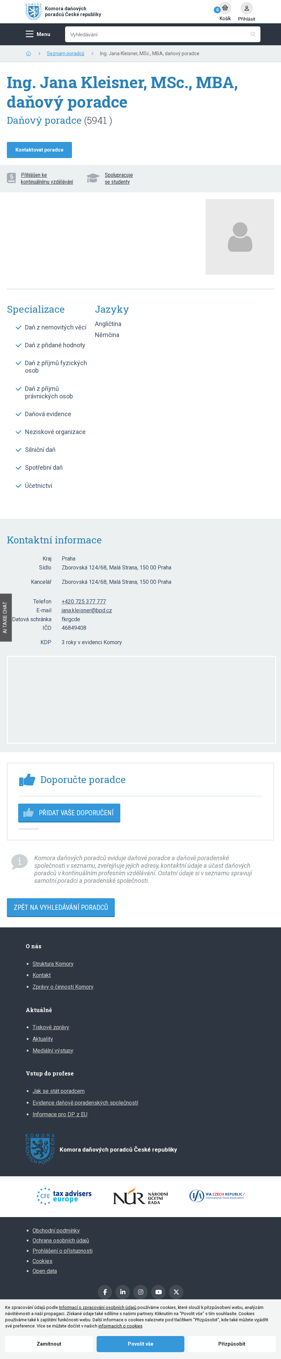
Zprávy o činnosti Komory (63, 987)
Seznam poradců (65, 53)
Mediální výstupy (53, 1050)
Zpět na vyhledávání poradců (61, 907)
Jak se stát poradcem (59, 1091)
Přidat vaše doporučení (76, 813)
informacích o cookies (120, 1325)
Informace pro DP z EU (60, 1114)
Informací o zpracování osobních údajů (97, 1307)
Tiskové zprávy (51, 1027)
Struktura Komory (53, 964)
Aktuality (43, 1039)
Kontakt (42, 975)
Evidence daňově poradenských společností (85, 1102)
